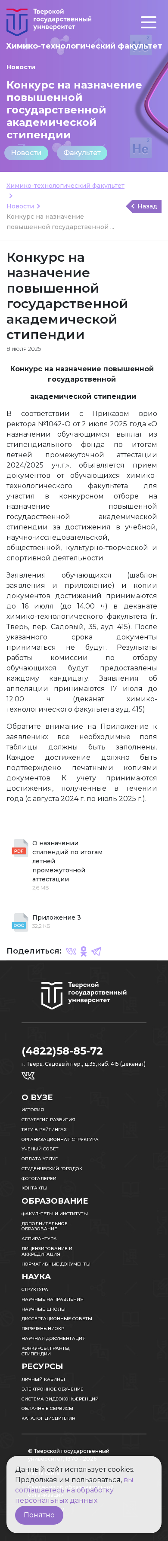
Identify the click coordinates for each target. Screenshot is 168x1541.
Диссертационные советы (57, 1318)
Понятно (39, 1515)
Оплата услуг (40, 1159)
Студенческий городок (52, 1168)
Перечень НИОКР (43, 1328)
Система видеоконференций (60, 1399)
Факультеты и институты (55, 1214)
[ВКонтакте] (71, 951)
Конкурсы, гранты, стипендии (46, 1351)
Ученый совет (40, 1149)
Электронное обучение (53, 1389)
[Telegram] (96, 951)
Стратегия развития (48, 1119)
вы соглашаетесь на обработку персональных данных (74, 1490)
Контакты (34, 1188)
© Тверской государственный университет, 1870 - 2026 (68, 1455)
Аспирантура (39, 1238)
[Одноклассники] (83, 951)
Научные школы (43, 1309)
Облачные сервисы (47, 1408)
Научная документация (54, 1338)
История (33, 1110)
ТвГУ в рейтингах (44, 1129)
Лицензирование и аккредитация (47, 1251)
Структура (35, 1289)
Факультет (82, 153)
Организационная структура (60, 1139)
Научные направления (53, 1299)
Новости (26, 153)
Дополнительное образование (45, 1226)
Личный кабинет (44, 1379)
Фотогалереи (39, 1178)
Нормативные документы (56, 1264)
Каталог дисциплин (48, 1418)
